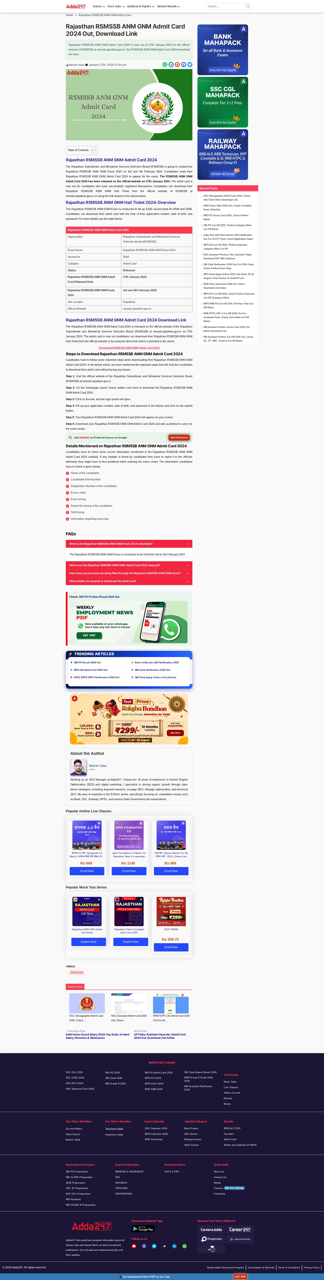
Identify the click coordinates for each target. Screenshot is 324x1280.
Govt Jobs (114, 6)
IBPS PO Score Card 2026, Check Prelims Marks (226, 217)
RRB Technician (154, 1139)
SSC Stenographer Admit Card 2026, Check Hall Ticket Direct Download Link (227, 197)
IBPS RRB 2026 (154, 1089)
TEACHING (121, 1188)
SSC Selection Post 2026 (80, 1088)
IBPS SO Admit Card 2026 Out (91, 670)
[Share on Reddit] (177, 64)
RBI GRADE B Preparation (81, 1204)
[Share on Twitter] (189, 64)
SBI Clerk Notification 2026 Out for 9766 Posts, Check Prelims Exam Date (229, 266)
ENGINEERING (123, 1193)
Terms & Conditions (289, 1267)
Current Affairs (74, 1128)
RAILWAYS (121, 1182)
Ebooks (228, 1098)
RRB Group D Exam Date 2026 (198, 1079)
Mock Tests (230, 1081)
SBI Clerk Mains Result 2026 (200, 1072)
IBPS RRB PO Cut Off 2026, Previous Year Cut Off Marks (228, 305)
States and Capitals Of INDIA (240, 1145)
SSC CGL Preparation (78, 1193)
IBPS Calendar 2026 (156, 1134)
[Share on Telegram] (171, 64)
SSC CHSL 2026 (75, 1077)
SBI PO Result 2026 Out (87, 662)
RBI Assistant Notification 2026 (198, 1088)
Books (227, 1103)
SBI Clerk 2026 (113, 1078)
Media (217, 1182)
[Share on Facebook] (183, 64)
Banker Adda (73, 1139)
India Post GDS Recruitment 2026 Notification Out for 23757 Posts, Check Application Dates (228, 237)
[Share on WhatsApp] (164, 64)
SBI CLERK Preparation (79, 1177)
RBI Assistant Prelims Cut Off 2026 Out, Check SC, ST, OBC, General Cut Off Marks (228, 338)
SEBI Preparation (75, 1182)
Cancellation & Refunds (261, 1267)
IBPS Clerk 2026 (154, 1083)
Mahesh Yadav (77, 64)
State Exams (73, 1134)
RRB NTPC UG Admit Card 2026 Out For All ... (171, 1018)
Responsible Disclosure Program (225, 1267)
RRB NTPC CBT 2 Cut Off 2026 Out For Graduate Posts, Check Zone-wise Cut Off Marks (226, 317)
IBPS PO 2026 (153, 1078)
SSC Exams (191, 1134)
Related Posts (75, 986)
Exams (97, 6)
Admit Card (77, 972)
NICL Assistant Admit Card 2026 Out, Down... (129, 1018)
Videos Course (232, 1092)
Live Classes (231, 1087)
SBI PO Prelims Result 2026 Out (99, 596)
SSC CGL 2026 (74, 1072)
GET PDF (240, 1276)
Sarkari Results (167, 6)
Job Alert (229, 1134)
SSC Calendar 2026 (156, 1128)
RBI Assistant (73, 1199)
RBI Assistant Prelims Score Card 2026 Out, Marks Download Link (227, 329)
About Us (219, 1171)
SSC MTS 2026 (74, 1083)
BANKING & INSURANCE (129, 1171)
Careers (229, 1188)
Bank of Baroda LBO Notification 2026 (157, 662)
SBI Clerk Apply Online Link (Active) (155, 677)
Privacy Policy (311, 1267)
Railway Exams (192, 1139)
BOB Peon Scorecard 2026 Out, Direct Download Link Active (224, 286)
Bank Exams (191, 1128)
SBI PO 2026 (112, 1072)
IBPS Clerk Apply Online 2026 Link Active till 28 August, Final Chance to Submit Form (229, 276)
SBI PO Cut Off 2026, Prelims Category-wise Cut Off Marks (227, 227)
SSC (117, 1177)
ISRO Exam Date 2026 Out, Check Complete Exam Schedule (227, 207)
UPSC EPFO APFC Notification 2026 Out (96, 677)
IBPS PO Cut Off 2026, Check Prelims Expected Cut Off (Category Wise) (229, 295)
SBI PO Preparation (77, 1171)
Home (69, 15)
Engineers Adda (114, 1134)
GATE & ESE (172, 1171)
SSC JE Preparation (77, 1188)
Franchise (219, 1193)
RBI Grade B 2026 (115, 1083)
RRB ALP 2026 (232, 1128)
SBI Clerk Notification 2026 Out (152, 670)
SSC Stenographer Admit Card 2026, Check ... (86, 1018)
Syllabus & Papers (139, 6)
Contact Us (220, 1177)
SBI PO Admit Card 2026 (159, 1072)
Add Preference (179, 437)
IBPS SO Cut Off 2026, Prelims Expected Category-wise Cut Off (225, 246)
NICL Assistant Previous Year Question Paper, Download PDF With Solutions (228, 256)
